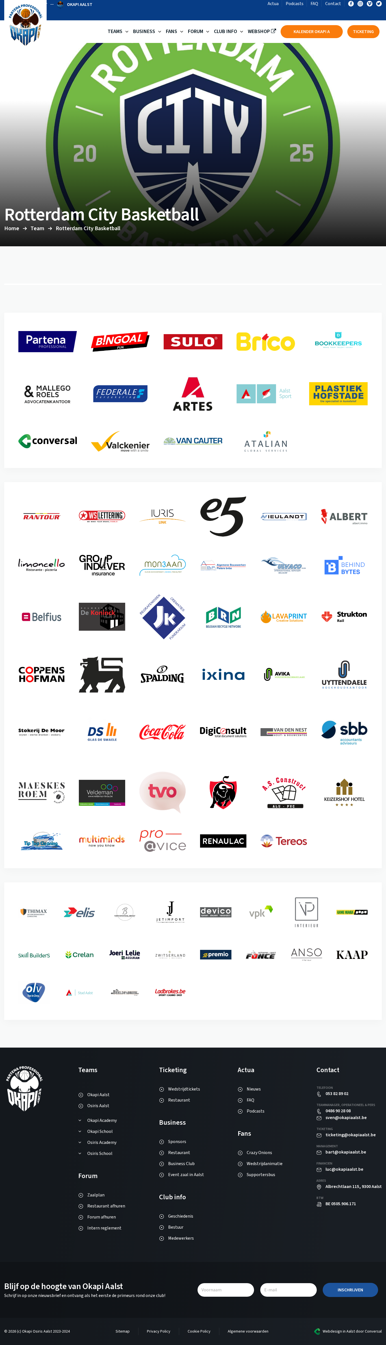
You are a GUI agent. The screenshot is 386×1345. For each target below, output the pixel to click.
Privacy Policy (158, 1331)
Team (37, 228)
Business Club (181, 1164)
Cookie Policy (199, 1331)
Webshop (259, 31)
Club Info (225, 31)
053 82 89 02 (337, 1094)
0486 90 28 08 (338, 1111)
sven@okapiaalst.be (346, 1118)
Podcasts (294, 4)
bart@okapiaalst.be (346, 1152)
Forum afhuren (101, 1217)
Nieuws (254, 1089)
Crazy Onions (259, 1153)
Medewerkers (181, 1238)
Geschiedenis (180, 1216)
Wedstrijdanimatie (265, 1164)
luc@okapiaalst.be (344, 1169)
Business (144, 31)
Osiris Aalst (98, 1106)
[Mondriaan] (223, 569)
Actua (273, 4)
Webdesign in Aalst (339, 1331)
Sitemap (123, 1331)
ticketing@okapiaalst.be (351, 1135)
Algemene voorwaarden (248, 1331)
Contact (333, 4)
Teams (115, 31)
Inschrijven (350, 1290)
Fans (171, 31)
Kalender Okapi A (312, 32)
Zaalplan (96, 1195)
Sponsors (177, 1142)
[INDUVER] (162, 574)
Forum (195, 31)
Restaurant (179, 1100)
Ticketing (363, 32)
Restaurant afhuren (106, 1206)
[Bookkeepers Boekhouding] (47, 406)
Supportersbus (261, 1175)
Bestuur (175, 1227)
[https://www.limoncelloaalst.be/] (102, 574)
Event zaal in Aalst (186, 1175)
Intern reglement (104, 1228)
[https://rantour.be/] (102, 520)
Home (11, 228)
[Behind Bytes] (41, 622)
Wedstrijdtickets (184, 1089)
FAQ (314, 4)
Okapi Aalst (98, 1095)
